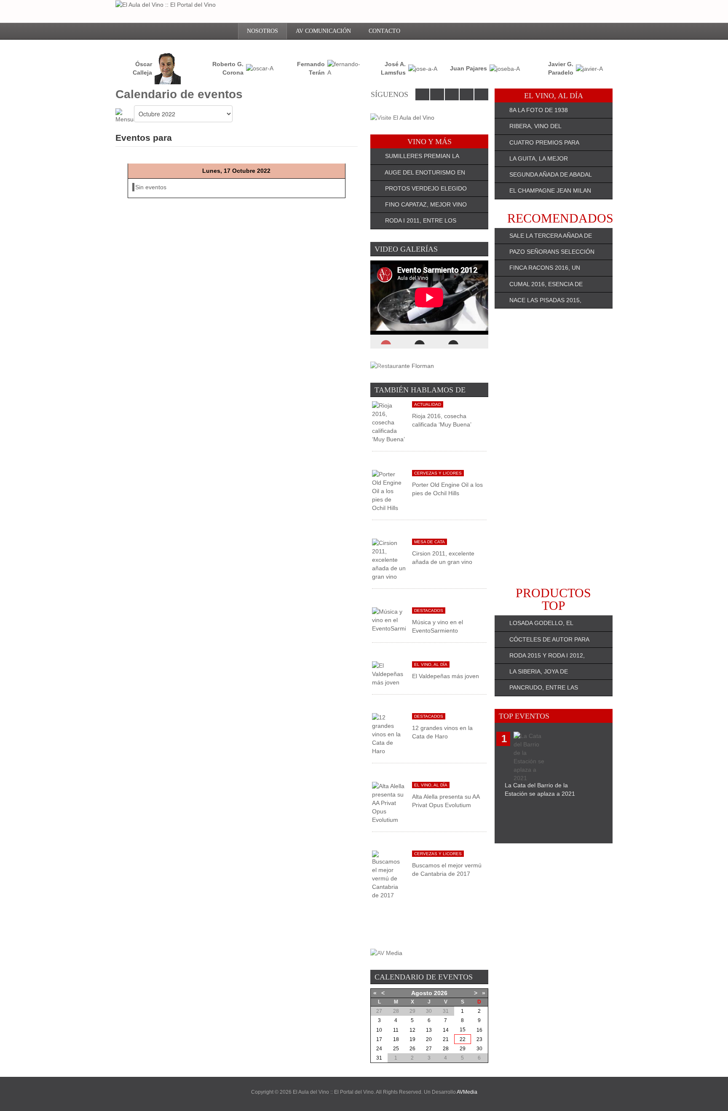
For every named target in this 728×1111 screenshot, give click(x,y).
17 (379, 1039)
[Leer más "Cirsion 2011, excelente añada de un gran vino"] (389, 559)
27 (429, 1049)
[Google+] (467, 94)
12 (412, 1030)
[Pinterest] (481, 94)
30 (479, 1049)
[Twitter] (437, 94)
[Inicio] (226, 31)
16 (479, 1030)
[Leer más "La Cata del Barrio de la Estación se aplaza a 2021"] (530, 756)
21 (446, 1039)
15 (463, 1030)
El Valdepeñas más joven (445, 676)
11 (396, 1030)
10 (379, 1030)
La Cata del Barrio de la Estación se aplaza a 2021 (540, 789)
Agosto (421, 993)
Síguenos (389, 94)
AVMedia (467, 1092)
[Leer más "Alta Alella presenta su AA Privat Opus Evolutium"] (389, 802)
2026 (440, 993)
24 (379, 1049)
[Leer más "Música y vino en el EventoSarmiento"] (389, 619)
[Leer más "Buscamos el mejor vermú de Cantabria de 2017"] (389, 874)
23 (479, 1039)
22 (463, 1039)
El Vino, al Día (430, 664)
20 (429, 1039)
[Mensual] (124, 115)
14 (446, 1030)
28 (446, 1049)
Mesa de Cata (429, 541)
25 (396, 1049)
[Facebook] (422, 94)
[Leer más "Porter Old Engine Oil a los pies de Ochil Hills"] (389, 490)
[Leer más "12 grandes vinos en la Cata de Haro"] (389, 733)
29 (463, 1049)
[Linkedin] (452, 94)
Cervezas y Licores (438, 473)
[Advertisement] (554, 447)
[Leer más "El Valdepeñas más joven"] (389, 673)
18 (396, 1039)
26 (412, 1049)
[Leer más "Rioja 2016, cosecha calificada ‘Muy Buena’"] (389, 422)
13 (429, 1030)
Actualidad (427, 404)
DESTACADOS (428, 610)
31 (379, 1058)
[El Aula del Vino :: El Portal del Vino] (165, 4)
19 (412, 1039)
